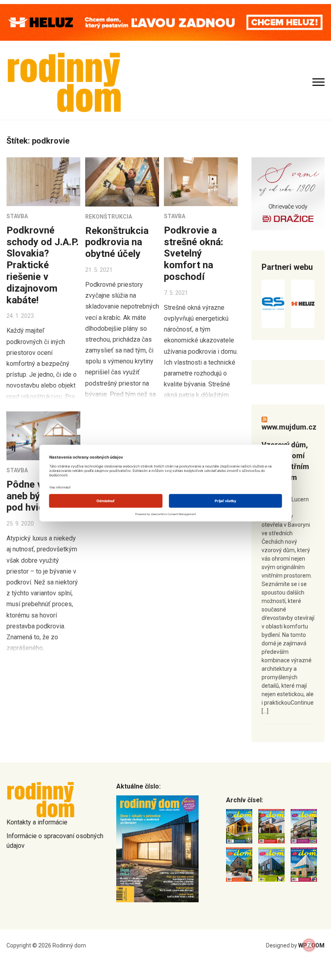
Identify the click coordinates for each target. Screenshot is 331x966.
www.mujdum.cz (289, 427)
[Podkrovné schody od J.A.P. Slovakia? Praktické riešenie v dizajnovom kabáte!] (43, 181)
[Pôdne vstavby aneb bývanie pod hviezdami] (43, 435)
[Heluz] (302, 304)
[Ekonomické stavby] (273, 304)
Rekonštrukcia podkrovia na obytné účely (117, 242)
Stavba (17, 216)
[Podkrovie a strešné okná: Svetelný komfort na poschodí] (201, 181)
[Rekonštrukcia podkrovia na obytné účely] (122, 182)
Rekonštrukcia (108, 216)
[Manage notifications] (309, 945)
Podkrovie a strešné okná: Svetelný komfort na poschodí (193, 253)
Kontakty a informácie (36, 822)
